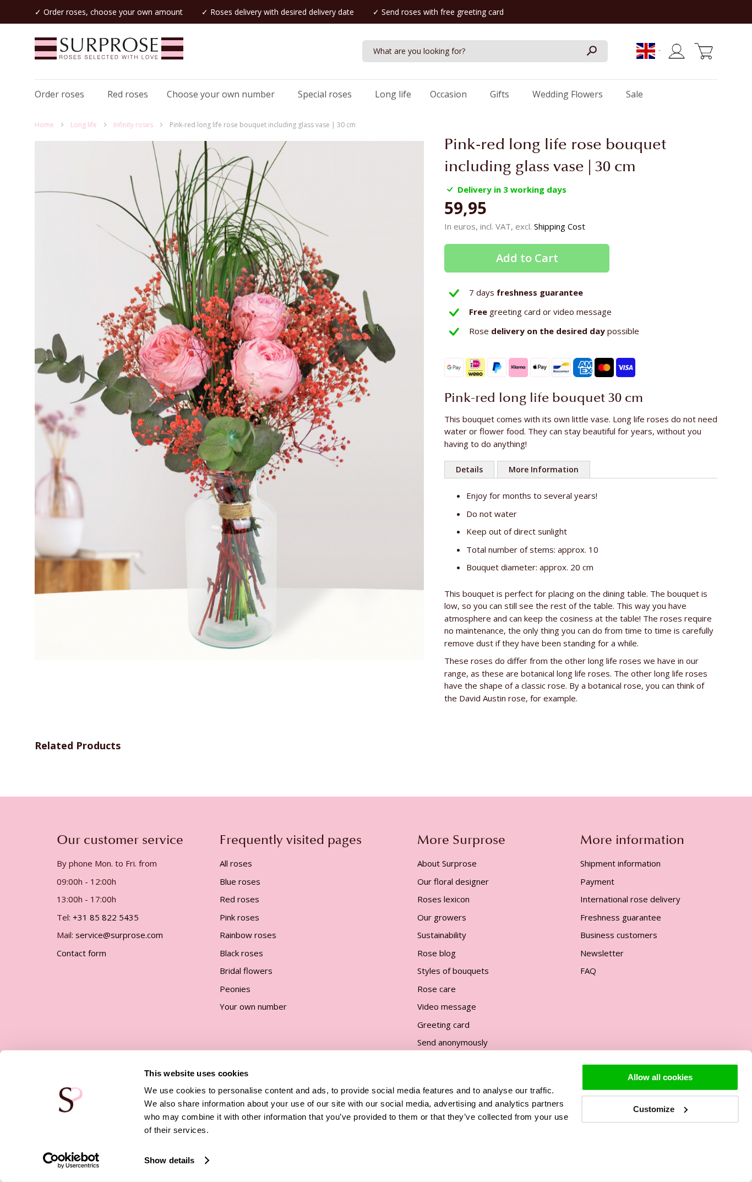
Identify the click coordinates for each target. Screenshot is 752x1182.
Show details (169, 1160)
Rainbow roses (248, 934)
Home (45, 124)
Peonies (235, 988)
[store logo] (109, 54)
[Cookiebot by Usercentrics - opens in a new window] (71, 1160)
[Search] (591, 51)
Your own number (253, 1006)
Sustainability (441, 934)
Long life (84, 124)
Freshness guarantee (620, 917)
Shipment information (620, 863)
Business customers (618, 934)
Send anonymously (452, 1042)
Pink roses (239, 917)
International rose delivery (630, 899)
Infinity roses (134, 124)
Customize (653, 1108)
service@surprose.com (119, 934)
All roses (236, 863)
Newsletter (602, 952)
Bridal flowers (246, 970)
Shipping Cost (559, 226)
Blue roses (240, 881)
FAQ (588, 970)
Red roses (239, 899)
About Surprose (447, 863)
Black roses (241, 952)
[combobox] (485, 51)
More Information (544, 469)
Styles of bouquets (453, 970)
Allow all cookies (660, 1077)
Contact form (81, 952)
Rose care (436, 988)
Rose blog (436, 952)
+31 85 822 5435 (106, 917)
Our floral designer (453, 881)
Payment (597, 881)
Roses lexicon (443, 899)
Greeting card (443, 1024)
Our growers (441, 917)
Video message (446, 1006)
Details (469, 469)
